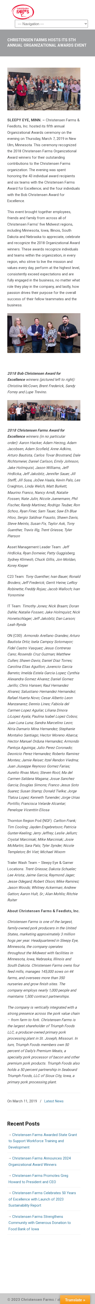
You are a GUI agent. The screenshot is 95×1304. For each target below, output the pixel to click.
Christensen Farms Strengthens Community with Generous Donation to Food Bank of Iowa (40, 1222)
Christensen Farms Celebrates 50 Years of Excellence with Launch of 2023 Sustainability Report (42, 1199)
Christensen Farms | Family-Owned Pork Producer (43, 12)
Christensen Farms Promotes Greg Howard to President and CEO (38, 1178)
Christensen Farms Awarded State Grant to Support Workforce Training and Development (43, 1141)
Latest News (54, 1101)
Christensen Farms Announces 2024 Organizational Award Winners (40, 1161)
